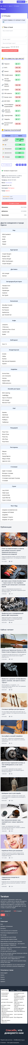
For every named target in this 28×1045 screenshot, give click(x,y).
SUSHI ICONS (6, 495)
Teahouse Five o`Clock (8, 329)
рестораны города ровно (5, 1006)
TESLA (4, 237)
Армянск (3, 981)
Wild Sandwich (6, 234)
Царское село (6, 461)
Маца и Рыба (6, 458)
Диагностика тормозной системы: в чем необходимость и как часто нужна (13, 764)
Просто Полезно (7, 398)
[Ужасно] (11, 47)
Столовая (5, 480)
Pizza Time (5, 432)
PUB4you (4, 419)
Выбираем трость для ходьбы (11, 793)
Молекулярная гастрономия (5, 993)
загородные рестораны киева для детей (7, 1015)
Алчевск (3, 979)
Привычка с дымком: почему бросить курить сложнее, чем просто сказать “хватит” (14, 680)
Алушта (2, 977)
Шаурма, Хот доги (7, 519)
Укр (7, 915)
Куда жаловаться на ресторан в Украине (11, 941)
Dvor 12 (4, 344)
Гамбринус (5, 422)
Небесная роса (6, 383)
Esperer (4, 363)
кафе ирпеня (4, 1009)
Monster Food (6, 402)
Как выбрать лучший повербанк (12, 736)
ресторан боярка (18, 1009)
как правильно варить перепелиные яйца (19, 996)
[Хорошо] (16, 47)
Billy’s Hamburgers (7, 261)
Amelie (4, 354)
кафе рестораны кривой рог (7, 1018)
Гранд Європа (6, 456)
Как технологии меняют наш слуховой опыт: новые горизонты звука (12, 822)
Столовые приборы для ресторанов (13, 709)
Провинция (5, 290)
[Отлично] (18, 47)
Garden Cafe (5, 332)
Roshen (4, 359)
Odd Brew (5, 415)
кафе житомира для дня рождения (7, 1012)
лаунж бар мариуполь (19, 1011)
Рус (3, 915)
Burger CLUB (6, 256)
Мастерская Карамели (9, 361)
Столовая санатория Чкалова (11, 478)
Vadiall (4, 241)
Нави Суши (5, 493)
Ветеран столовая (7, 473)
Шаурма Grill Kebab (8, 512)
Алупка (2, 975)
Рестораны (11, 188)
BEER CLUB (5, 417)
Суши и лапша (6, 500)
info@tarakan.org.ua (19, 1040)
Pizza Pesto (5, 441)
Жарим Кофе (6, 380)
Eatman (4, 276)
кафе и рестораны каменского (5, 1021)
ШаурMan (5, 515)
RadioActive (5, 312)
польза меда (4, 996)
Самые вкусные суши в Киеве (8, 937)
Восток (4, 454)
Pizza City (5, 437)
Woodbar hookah (7, 305)
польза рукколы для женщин (19, 993)
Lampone (5, 324)
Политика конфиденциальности (9, 933)
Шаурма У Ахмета (7, 517)
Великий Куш (6, 476)
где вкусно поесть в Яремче (19, 999)
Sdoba (4, 356)
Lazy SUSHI (5, 490)
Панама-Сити (6, 285)
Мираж (4, 451)
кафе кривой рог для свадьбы (19, 1006)
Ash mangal (5, 273)
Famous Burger (6, 259)
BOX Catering (6, 393)
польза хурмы (4, 999)
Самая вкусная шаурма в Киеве (9, 939)
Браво (4, 334)
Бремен (4, 412)
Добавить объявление (7, 926)
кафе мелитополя (5, 1008)
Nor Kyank (5, 295)
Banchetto (5, 288)
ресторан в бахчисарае (7, 1002)
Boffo (3, 239)
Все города (3, 935)
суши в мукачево (18, 1014)
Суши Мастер (6, 497)
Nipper (4, 244)
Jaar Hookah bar (6, 315)
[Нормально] (14, 47)
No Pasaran (5, 310)
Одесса (8, 190)
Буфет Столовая (7, 471)
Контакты (3, 928)
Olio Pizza (5, 439)
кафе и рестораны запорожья (18, 1003)
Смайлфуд (5, 395)
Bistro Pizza (5, 434)
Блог (2, 924)
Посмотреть (9, 182)
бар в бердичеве (18, 1017)
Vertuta (4, 378)
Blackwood (5, 307)
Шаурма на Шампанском (9, 510)
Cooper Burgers (6, 254)
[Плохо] (13, 47)
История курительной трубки (8, 951)
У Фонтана (5, 327)
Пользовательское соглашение (9, 930)
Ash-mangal (5, 400)
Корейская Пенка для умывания (12, 850)
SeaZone (4, 293)
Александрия (4, 973)
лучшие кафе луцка (19, 1008)
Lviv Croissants (6, 376)
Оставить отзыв (14, 203)
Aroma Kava (5, 373)
